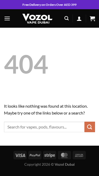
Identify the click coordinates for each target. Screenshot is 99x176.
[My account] (79, 18)
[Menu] (7, 18)
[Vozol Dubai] (37, 18)
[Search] (66, 18)
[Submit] (89, 127)
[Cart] (92, 18)
